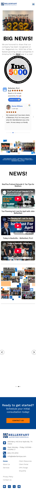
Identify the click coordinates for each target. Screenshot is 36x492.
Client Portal (23, 464)
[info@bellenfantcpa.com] (4, 456)
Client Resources (25, 461)
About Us (6, 464)
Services (6, 468)
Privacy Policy (8, 477)
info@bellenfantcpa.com (17, 456)
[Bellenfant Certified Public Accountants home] (9, 4)
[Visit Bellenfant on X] (14, 486)
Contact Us (7, 480)
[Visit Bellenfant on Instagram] (9, 486)
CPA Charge (23, 468)
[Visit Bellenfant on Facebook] (4, 486)
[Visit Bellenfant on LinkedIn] (19, 486)
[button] (33, 4)
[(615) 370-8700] (4, 453)
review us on (14, 100)
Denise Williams (17, 106)
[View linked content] (16, 435)
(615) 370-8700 (13, 453)
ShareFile (22, 471)
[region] (18, 119)
